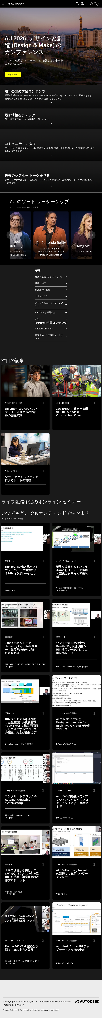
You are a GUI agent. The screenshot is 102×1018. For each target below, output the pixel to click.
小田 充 (8, 892)
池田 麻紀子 (82, 667)
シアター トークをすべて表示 (25, 207)
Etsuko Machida (14, 744)
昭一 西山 (78, 588)
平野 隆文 (17, 892)
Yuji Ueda (61, 894)
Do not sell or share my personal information (39, 1010)
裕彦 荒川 (29, 744)
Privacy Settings (10, 1010)
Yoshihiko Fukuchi (35, 664)
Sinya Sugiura (64, 588)
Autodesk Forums (44, 328)
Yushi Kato (11, 590)
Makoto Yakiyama (66, 667)
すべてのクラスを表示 (14, 518)
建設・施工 (40, 283)
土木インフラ (41, 296)
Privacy (20, 1004)
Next (91, 235)
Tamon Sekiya (13, 961)
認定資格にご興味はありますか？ (49, 337)
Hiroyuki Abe (22, 815)
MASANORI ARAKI (30, 961)
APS (37, 319)
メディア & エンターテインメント (49, 304)
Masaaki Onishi (14, 664)
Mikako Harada (64, 963)
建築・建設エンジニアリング (49, 276)
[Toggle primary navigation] (3, 3)
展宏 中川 (10, 815)
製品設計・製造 (42, 289)
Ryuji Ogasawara (66, 744)
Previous (10, 235)
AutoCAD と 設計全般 (45, 312)
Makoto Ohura (64, 818)
